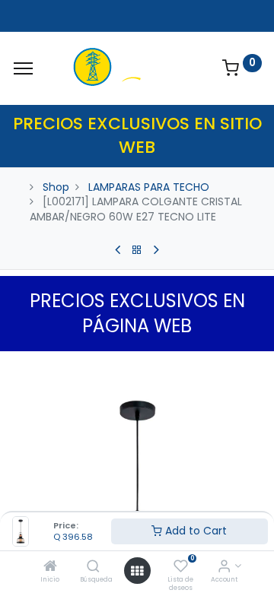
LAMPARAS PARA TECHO (148, 187)
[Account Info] (224, 567)
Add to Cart (194, 530)
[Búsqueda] (93, 567)
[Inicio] (50, 567)
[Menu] (23, 68)
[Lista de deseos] (181, 567)
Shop (56, 187)
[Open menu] (137, 571)
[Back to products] (137, 250)
